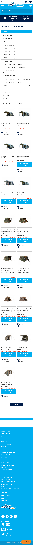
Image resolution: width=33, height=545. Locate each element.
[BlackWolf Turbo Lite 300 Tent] (24, 146)
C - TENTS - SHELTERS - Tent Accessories (16, 79)
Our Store (5, 498)
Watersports (6, 444)
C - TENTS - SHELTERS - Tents (13, 82)
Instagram (11, 516)
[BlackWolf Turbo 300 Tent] (24, 114)
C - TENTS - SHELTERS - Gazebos (14, 76)
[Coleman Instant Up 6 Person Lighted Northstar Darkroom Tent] (24, 258)
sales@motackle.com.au (10, 488)
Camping (4, 441)
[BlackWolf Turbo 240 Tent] (8, 114)
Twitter (7, 516)
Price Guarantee (7, 460)
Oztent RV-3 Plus (6, 347)
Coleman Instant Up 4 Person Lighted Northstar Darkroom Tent (7, 271)
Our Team (4, 501)
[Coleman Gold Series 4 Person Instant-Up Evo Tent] (8, 220)
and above (10, 58)
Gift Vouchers (6, 434)
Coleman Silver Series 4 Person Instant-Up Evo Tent (8, 310)
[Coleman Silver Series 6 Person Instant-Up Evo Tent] (24, 299)
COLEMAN (7, 92)
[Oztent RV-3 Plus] (8, 338)
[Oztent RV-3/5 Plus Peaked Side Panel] (8, 373)
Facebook (3, 516)
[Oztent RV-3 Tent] (24, 338)
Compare (6, 134)
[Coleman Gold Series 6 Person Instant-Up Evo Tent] (24, 220)
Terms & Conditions (8, 469)
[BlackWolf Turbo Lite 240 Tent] (8, 146)
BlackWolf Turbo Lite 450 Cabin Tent (7, 194)
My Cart (4, 457)
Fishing (3, 436)
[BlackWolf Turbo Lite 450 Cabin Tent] (8, 183)
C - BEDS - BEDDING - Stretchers (13, 64)
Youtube (15, 516)
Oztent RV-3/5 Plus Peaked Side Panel (7, 383)
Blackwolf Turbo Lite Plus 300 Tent (23, 194)
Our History (5, 496)
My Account (5, 455)
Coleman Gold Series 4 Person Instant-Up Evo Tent (8, 231)
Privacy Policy (6, 462)
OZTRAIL (7, 98)
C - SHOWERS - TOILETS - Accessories (15, 67)
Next (16, 405)
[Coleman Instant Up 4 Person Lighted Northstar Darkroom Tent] (8, 258)
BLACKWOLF (7, 89)
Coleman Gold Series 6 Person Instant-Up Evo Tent (23, 231)
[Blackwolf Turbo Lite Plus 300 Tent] (24, 183)
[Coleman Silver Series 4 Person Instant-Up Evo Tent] (8, 299)
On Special (7, 38)
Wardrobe (5, 447)
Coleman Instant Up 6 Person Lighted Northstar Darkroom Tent (23, 271)
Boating (4, 439)
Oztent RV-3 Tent (22, 347)
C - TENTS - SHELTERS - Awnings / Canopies (16, 72)
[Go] (3, 11)
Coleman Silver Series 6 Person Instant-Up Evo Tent (24, 310)
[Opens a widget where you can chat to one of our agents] (26, 542)
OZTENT (6, 95)
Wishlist (6, 133)
